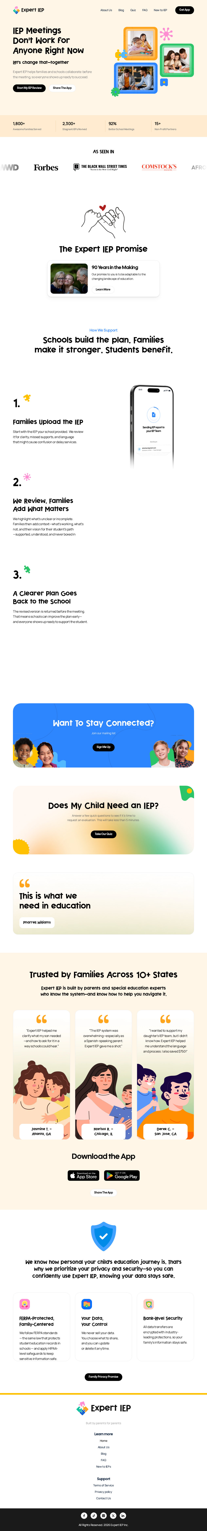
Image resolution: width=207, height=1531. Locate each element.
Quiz (133, 10)
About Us (106, 10)
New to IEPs (103, 1466)
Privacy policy (103, 1492)
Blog (121, 10)
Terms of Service (103, 1485)
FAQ (144, 10)
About (102, 1447)
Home (103, 1441)
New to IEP (160, 10)
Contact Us (103, 1498)
